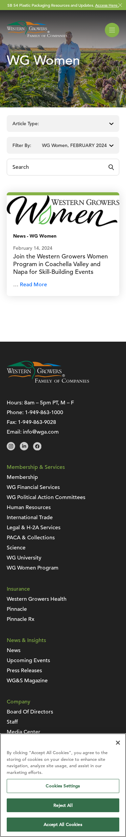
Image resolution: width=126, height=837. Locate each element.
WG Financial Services (33, 487)
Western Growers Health (37, 599)
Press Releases (24, 670)
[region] (63, 785)
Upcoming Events (28, 660)
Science (16, 547)
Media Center (23, 732)
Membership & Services (36, 467)
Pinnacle (17, 609)
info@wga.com (41, 432)
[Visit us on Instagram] (11, 448)
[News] (63, 210)
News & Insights (26, 640)
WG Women (43, 236)
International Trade (30, 517)
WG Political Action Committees (46, 497)
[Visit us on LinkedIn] (24, 448)
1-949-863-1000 (44, 412)
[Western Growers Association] (37, 38)
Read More (33, 284)
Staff (12, 722)
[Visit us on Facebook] (37, 448)
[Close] (118, 742)
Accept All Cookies (63, 824)
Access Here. (107, 5)
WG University (24, 557)
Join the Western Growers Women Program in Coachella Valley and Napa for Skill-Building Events (60, 264)
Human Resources (29, 507)
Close (120, 5)
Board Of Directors (30, 711)
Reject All (62, 805)
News (19, 236)
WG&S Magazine (27, 680)
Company (18, 701)
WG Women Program (32, 567)
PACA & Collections (31, 537)
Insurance (18, 589)
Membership (22, 477)
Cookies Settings (63, 786)
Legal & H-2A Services (33, 527)
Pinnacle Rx (20, 619)
